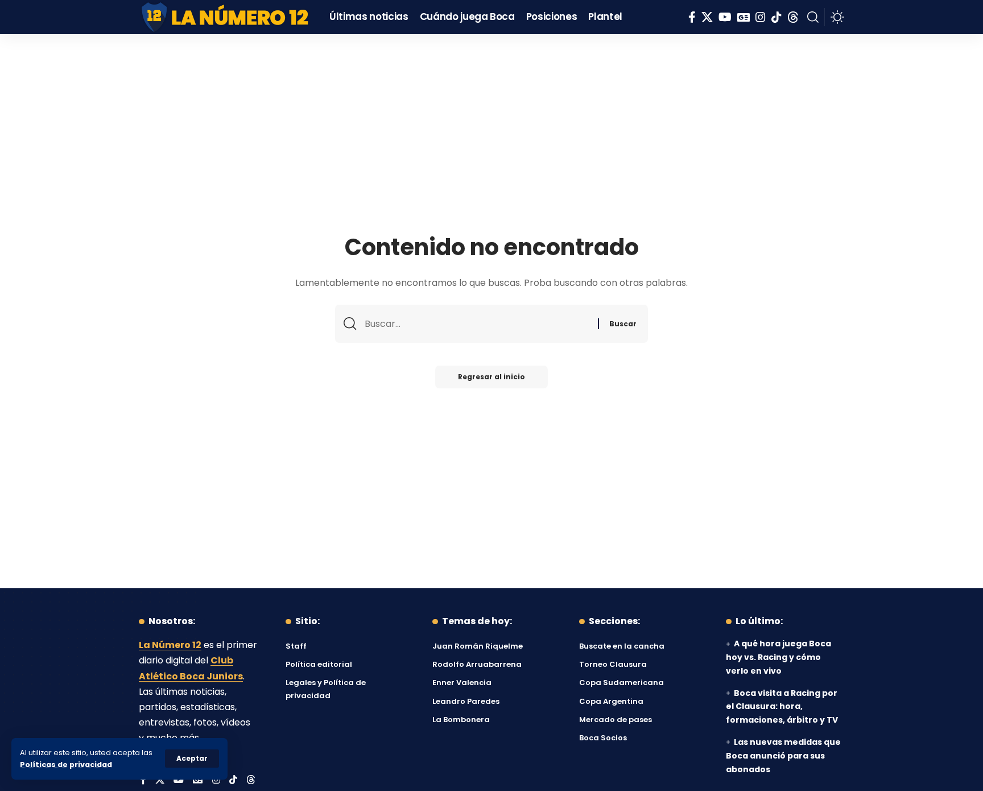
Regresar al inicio (491, 377)
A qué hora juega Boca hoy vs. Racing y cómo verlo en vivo (778, 657)
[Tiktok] (776, 17)
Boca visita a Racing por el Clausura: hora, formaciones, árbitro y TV (782, 706)
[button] (192, 758)
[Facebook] (692, 17)
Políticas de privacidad (66, 764)
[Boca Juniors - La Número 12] (225, 17)
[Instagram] (761, 17)
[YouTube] (725, 17)
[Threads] (793, 17)
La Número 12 (170, 644)
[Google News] (743, 17)
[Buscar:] (477, 324)
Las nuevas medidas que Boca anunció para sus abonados (783, 755)
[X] (707, 17)
